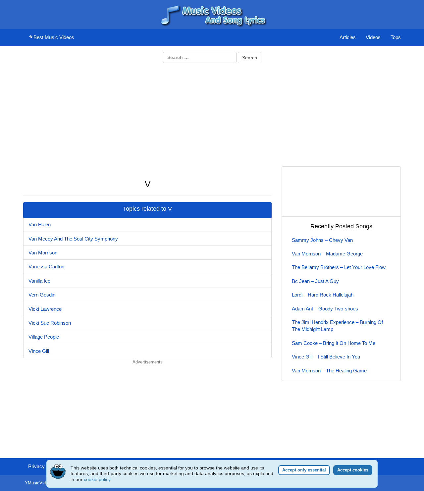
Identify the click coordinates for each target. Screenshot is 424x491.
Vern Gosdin (41, 295)
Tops (396, 37)
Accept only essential (304, 469)
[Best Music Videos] (212, 14)
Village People (43, 337)
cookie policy (97, 479)
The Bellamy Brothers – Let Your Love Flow (339, 267)
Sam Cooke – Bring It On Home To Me (333, 343)
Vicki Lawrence (45, 309)
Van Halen (39, 224)
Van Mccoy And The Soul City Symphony (73, 239)
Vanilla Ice (39, 281)
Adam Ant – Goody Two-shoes (325, 308)
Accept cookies (352, 469)
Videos (373, 37)
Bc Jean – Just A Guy (315, 281)
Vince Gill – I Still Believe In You (326, 356)
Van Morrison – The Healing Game (329, 370)
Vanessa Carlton (46, 266)
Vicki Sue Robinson (49, 323)
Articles (348, 37)
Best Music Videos (53, 37)
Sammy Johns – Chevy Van (322, 240)
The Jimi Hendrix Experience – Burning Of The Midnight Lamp (337, 325)
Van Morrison (42, 252)
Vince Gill (38, 351)
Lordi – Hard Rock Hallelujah (322, 295)
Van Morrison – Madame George (327, 253)
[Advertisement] (212, 114)
